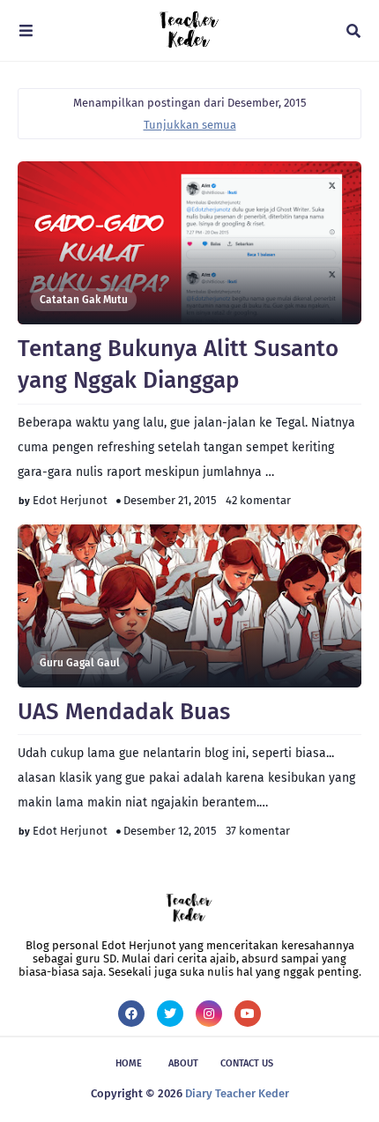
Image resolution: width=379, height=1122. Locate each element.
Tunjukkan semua (190, 124)
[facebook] (131, 1013)
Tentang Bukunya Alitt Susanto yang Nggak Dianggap (178, 364)
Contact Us (246, 1063)
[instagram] (209, 1013)
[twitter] (170, 1013)
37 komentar (258, 830)
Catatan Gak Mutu (84, 300)
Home (128, 1063)
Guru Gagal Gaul (80, 663)
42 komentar (258, 500)
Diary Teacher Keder (237, 1093)
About (183, 1063)
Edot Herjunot (70, 500)
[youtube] (247, 1013)
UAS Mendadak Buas (124, 711)
